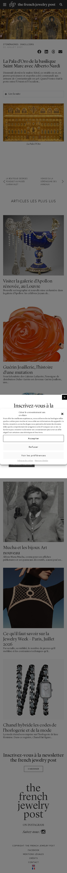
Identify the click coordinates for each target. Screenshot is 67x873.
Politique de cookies (25, 461)
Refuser (33, 446)
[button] (62, 413)
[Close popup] (64, 397)
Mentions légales (41, 461)
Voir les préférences (33, 455)
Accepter (33, 438)
